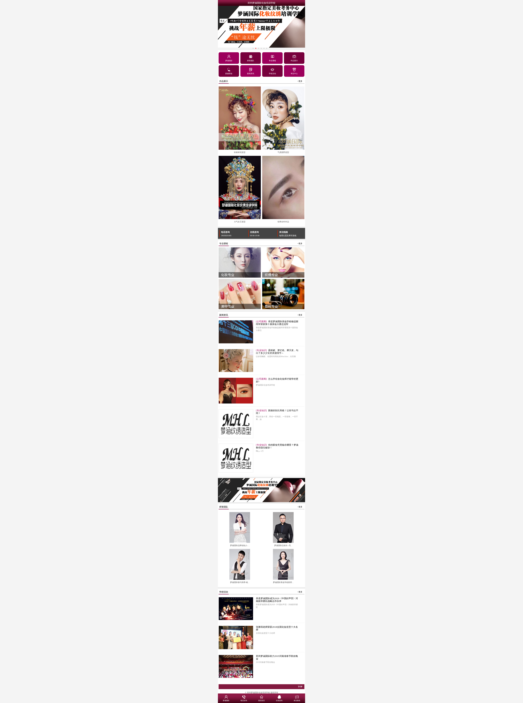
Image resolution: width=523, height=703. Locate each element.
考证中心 (294, 74)
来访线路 (283, 232)
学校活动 (272, 74)
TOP (300, 686)
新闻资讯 (250, 74)
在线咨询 (254, 232)
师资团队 (250, 61)
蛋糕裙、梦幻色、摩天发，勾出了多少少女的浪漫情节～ (277, 351)
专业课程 (272, 61)
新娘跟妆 (228, 74)
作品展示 (294, 61)
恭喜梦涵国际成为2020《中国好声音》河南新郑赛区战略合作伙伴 (277, 599)
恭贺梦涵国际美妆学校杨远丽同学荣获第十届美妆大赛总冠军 (277, 323)
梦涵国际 (228, 61)
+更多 (299, 81)
